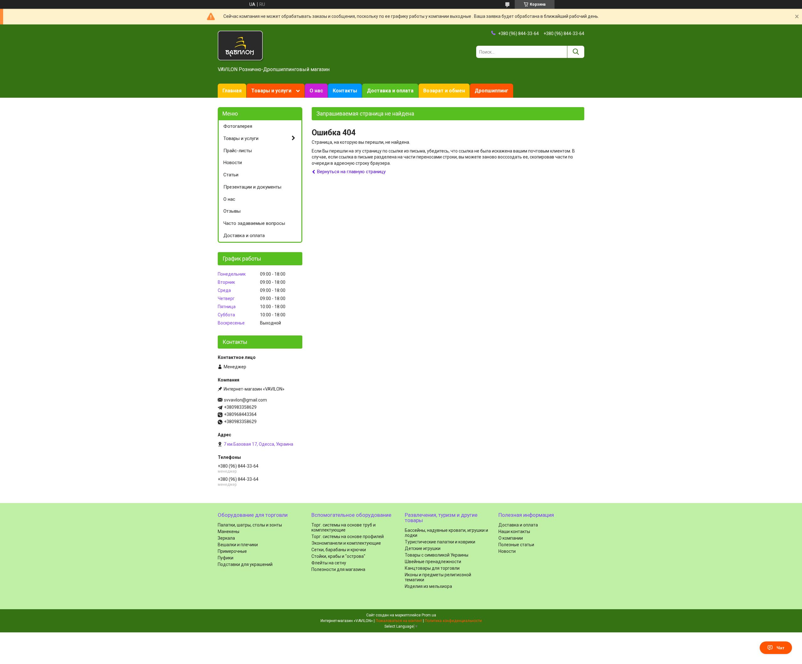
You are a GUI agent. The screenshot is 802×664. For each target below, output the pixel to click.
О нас (316, 91)
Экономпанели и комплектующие (346, 543)
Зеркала (226, 538)
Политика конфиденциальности (453, 621)
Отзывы (232, 211)
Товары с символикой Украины (436, 555)
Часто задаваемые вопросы (254, 223)
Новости (232, 162)
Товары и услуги (271, 91)
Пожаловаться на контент (399, 621)
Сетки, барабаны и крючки (338, 549)
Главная (232, 91)
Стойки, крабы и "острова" (338, 556)
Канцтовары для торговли (432, 568)
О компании (510, 538)
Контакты (345, 91)
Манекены (228, 531)
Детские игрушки (422, 548)
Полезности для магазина (338, 569)
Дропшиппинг (491, 91)
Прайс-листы (237, 150)
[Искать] (575, 52)
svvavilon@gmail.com (245, 399)
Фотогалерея (237, 126)
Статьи (230, 175)
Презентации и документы (252, 187)
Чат (780, 647)
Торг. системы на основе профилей (347, 536)
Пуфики (225, 557)
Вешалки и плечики (238, 544)
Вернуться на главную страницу (351, 171)
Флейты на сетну (328, 562)
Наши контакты (514, 531)
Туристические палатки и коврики (440, 541)
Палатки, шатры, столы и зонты (250, 524)
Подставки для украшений (245, 564)
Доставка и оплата (390, 91)
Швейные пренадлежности (433, 561)
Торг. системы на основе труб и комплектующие (343, 527)
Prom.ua (429, 615)
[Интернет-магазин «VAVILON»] (241, 45)
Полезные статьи (516, 544)
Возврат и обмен (444, 91)
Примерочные (232, 551)
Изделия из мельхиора (428, 586)
